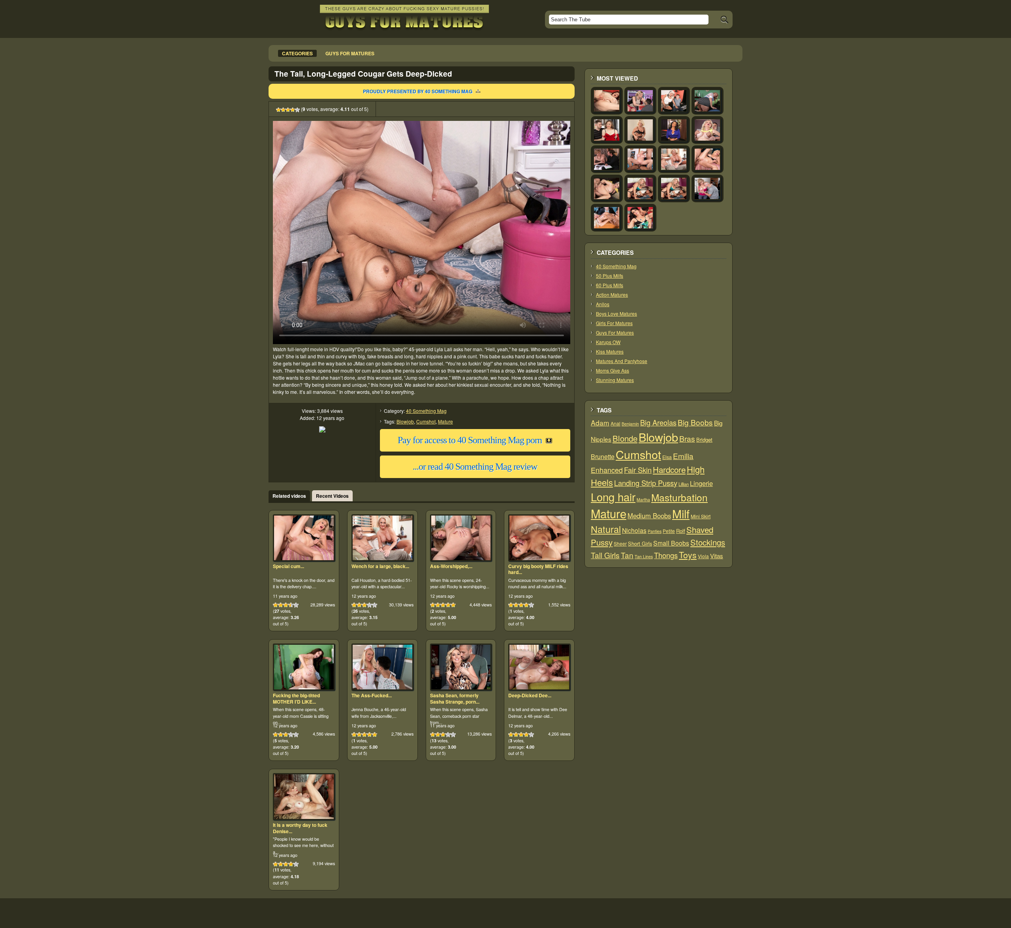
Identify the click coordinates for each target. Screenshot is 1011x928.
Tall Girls (605, 555)
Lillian (683, 484)
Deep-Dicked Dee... (529, 695)
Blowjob (405, 421)
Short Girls (640, 543)
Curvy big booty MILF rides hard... (538, 569)
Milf (681, 513)
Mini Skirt (700, 516)
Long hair (613, 496)
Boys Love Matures (616, 313)
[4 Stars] (292, 109)
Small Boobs (671, 542)
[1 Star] (278, 109)
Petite (669, 530)
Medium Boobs (649, 515)
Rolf (680, 531)
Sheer (620, 543)
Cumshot (426, 421)
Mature (445, 421)
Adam (600, 422)
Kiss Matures (610, 351)
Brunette (602, 456)
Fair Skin (638, 470)
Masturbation (679, 497)
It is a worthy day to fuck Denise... (300, 828)
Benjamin (630, 424)
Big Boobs (695, 422)
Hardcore (669, 469)
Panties (654, 531)
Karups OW (608, 342)
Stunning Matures (615, 379)
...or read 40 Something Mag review (475, 466)
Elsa (667, 457)
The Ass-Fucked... (371, 695)
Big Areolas (658, 422)
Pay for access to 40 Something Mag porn (470, 440)
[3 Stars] (288, 109)
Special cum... (288, 566)
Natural (606, 529)
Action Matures (612, 294)
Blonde (625, 438)
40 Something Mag (426, 410)
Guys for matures (349, 53)
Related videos (289, 495)
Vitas (716, 556)
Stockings (707, 542)
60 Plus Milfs (609, 285)
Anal (615, 423)
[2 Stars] (283, 109)
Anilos (602, 304)
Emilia (683, 455)
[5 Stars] (297, 109)
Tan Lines (644, 556)
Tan (627, 555)
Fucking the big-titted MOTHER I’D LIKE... (296, 698)
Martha (643, 500)
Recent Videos (332, 495)
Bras (687, 438)
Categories (297, 53)
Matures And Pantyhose (621, 361)
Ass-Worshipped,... (451, 566)
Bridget (704, 439)
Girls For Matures (614, 323)
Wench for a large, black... (380, 566)
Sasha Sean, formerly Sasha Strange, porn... (454, 698)
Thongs (666, 555)
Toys (688, 555)
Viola (703, 556)
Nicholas (634, 530)
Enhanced (607, 470)
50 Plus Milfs (609, 275)
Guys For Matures (615, 332)
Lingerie (701, 483)
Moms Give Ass (612, 370)
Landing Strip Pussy (645, 483)
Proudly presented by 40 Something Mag (417, 91)
